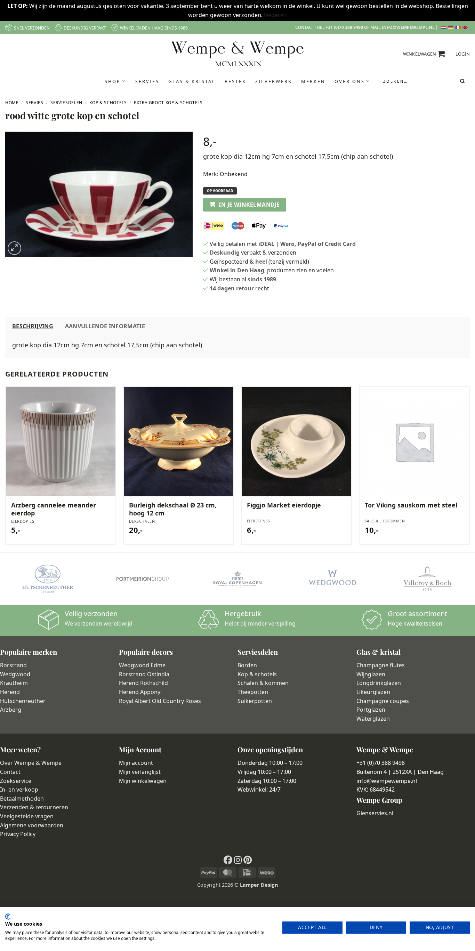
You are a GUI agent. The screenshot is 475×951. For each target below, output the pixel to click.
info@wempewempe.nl (408, 27)
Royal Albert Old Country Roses (160, 701)
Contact (10, 772)
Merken (313, 81)
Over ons (350, 81)
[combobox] (425, 81)
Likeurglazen (373, 692)
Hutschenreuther (23, 701)
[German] (451, 27)
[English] (466, 27)
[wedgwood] (332, 579)
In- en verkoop (19, 789)
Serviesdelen (66, 103)
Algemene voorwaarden (31, 825)
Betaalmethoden (22, 798)
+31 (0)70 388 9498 (344, 27)
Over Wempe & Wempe (31, 763)
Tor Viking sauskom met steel (411, 505)
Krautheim (14, 683)
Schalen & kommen (263, 683)
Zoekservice (15, 781)
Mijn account (136, 763)
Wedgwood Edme (142, 665)
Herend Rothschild (143, 683)
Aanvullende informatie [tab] (105, 326)
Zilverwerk (273, 81)
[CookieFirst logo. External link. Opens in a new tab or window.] (7, 916)
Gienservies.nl (374, 813)
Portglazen (370, 709)
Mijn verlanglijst (140, 772)
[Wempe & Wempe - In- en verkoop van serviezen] (238, 54)
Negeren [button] (275, 15)
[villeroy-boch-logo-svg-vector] (427, 579)
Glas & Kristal (192, 81)
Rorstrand (13, 665)
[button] (424, 53)
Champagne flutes (380, 665)
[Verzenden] (463, 81)
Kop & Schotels (108, 103)
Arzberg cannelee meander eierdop (53, 509)
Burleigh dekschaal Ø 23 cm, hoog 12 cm (173, 509)
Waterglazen (373, 718)
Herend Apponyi (140, 692)
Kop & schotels (257, 674)
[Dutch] (444, 27)
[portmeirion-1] (142, 578)
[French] (458, 27)
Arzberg (10, 709)
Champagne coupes (382, 701)
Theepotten (253, 692)
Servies (147, 81)
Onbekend (234, 174)
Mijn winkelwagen (143, 781)
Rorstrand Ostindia (144, 674)
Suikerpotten (255, 701)
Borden (247, 665)
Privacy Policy (17, 834)
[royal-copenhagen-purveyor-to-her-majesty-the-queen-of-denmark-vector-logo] (237, 579)
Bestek (235, 81)
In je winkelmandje (249, 204)
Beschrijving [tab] (32, 326)
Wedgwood (15, 674)
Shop (113, 81)
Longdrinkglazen (378, 683)
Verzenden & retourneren (34, 807)
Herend (10, 692)
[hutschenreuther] (47, 579)
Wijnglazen (370, 674)
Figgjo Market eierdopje (284, 505)
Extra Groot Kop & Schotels (168, 103)
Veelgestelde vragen (27, 816)
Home (12, 103)
